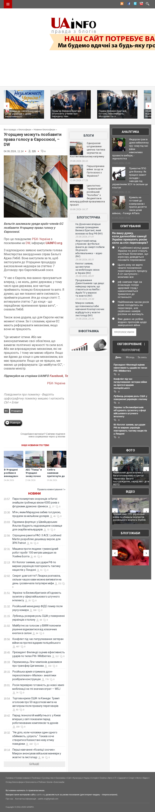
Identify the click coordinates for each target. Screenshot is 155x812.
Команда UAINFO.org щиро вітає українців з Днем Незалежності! (22, 114)
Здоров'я (122, 778)
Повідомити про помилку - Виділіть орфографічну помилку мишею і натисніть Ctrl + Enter (34, 398)
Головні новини (22, 778)
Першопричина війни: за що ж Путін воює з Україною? (95, 171)
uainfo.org (40, 794)
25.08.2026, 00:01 (84, 276)
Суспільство (48, 778)
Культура (77, 778)
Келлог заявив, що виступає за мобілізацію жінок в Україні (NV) (87, 268)
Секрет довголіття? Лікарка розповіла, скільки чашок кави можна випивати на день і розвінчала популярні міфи (36, 579)
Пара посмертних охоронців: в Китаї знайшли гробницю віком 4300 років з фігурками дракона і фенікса (35, 502)
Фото (130, 450)
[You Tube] (141, 4)
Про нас (9, 799)
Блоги (89, 135)
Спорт (131, 778)
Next (149, 106)
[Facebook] (128, 4)
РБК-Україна (41, 239)
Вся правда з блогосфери (17, 129)
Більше (34, 764)
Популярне (131, 350)
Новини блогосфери (44, 129)
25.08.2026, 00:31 (84, 259)
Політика (36, 778)
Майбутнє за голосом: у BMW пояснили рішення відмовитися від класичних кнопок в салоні (36, 629)
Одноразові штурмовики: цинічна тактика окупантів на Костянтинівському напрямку (87, 150)
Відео (130, 491)
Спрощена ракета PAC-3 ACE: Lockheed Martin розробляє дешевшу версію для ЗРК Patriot (36, 539)
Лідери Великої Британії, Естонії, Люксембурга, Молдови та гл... (113, 114)
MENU (8, 4)
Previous (5, 106)
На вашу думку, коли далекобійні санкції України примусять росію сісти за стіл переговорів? (130, 237)
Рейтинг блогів (45, 782)
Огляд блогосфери (15, 782)
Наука (86, 778)
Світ (69, 778)
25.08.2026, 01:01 (84, 236)
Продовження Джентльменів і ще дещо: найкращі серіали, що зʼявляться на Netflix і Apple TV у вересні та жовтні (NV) (90, 288)
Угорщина (16, 411)
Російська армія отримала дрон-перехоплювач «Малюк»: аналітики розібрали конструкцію (34, 675)
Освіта (103, 778)
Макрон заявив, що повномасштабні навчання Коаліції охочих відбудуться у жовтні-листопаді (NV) (89, 309)
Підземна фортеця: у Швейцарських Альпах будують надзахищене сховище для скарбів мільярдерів (37, 525)
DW (28, 243)
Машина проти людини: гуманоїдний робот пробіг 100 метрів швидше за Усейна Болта (35, 552)
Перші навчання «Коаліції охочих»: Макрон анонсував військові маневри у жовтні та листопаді (36, 753)
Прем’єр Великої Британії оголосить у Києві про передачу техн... (66, 114)
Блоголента (31, 782)
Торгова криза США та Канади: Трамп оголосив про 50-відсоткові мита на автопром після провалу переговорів (36, 702)
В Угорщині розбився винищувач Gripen (11, 474)
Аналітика (130, 132)
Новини (34, 493)
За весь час (142, 357)
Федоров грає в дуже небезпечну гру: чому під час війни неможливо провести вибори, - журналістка (130, 149)
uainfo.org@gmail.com (48, 799)
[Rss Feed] (121, 4)
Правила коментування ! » (51, 489)
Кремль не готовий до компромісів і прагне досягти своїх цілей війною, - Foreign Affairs (129, 205)
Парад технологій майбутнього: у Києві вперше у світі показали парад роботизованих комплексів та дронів (36, 719)
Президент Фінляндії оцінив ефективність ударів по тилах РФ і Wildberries (130, 367)
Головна (9, 778)
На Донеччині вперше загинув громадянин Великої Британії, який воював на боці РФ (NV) (89, 229)
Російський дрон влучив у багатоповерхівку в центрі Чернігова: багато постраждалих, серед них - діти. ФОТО (131, 478)
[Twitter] (134, 4)
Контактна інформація (25, 799)
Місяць (130, 357)
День (118, 357)
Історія (94, 778)
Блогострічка (88, 217)
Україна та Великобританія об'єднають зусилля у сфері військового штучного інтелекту (36, 596)
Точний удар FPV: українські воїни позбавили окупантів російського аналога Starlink (129, 517)
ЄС (6, 411)
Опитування (130, 226)
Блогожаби (130, 533)
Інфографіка (88, 331)
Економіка (60, 778)
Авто (110, 778)
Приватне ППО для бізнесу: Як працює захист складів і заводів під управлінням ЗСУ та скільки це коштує (130, 178)
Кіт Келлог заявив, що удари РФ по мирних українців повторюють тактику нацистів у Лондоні (36, 566)
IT (115, 778)
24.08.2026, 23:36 (84, 318)
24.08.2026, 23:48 (84, 299)
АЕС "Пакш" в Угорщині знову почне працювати (34, 474)
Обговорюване (129, 344)
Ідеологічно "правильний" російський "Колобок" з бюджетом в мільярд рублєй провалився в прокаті (87, 195)
